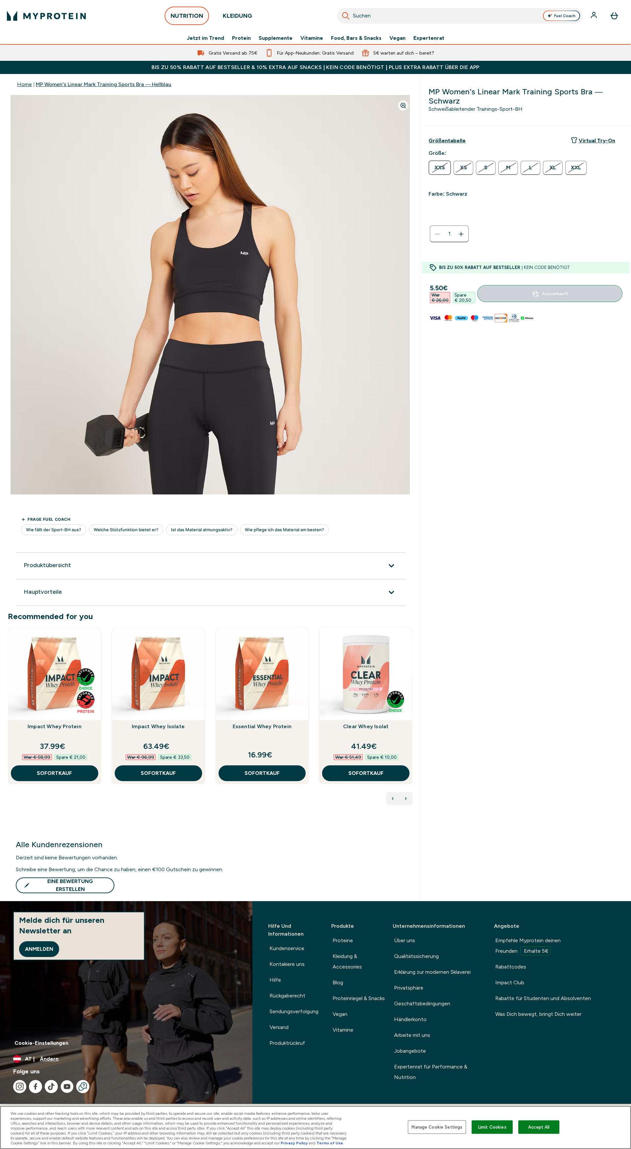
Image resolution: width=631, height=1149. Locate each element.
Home (24, 84)
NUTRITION (187, 15)
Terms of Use (329, 1143)
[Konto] (594, 15)
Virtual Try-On (597, 140)
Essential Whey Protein (262, 726)
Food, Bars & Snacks (356, 38)
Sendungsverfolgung (293, 1011)
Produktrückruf (287, 1043)
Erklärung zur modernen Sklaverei (432, 972)
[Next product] (405, 798)
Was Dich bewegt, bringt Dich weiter (538, 1014)
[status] (449, 234)
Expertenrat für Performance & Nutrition (430, 1072)
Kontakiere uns (287, 964)
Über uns (404, 940)
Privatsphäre (408, 988)
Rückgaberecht (287, 995)
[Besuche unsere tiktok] (51, 1086)
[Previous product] (392, 798)
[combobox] (459, 16)
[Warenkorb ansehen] (614, 16)
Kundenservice (286, 948)
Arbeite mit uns (412, 1035)
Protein (241, 38)
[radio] (440, 167)
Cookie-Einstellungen (41, 1043)
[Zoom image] (403, 105)
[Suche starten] (345, 16)
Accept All (538, 1126)
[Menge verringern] (437, 234)
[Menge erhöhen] (461, 234)
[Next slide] (411, 720)
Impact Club (509, 982)
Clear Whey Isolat (365, 726)
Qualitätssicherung (416, 956)
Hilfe (275, 980)
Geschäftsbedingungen (422, 1003)
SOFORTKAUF (54, 773)
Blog (338, 982)
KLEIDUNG (237, 15)
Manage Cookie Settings (436, 1126)
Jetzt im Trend (205, 38)
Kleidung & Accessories (347, 961)
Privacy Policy (294, 1143)
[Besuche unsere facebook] (35, 1086)
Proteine (343, 940)
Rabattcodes (510, 966)
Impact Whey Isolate (158, 726)
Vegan (397, 38)
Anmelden (39, 949)
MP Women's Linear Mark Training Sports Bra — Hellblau (103, 84)
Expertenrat (428, 38)
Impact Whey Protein (55, 726)
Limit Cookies (492, 1126)
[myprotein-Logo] (46, 16)
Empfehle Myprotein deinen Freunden (528, 946)
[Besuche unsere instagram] (19, 1086)
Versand (279, 1027)
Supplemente (275, 38)
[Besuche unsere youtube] (67, 1086)
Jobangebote (410, 1051)
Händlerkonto (410, 1019)
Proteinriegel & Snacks (359, 998)
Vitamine (311, 38)
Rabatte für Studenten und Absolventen (543, 998)
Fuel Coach (564, 15)
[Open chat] (82, 1086)
